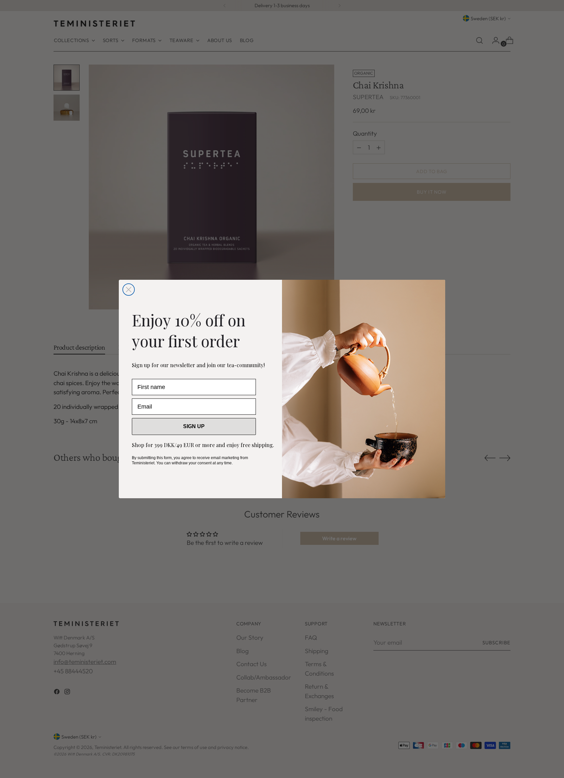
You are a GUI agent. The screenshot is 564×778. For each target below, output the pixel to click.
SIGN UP (194, 426)
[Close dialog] (128, 289)
